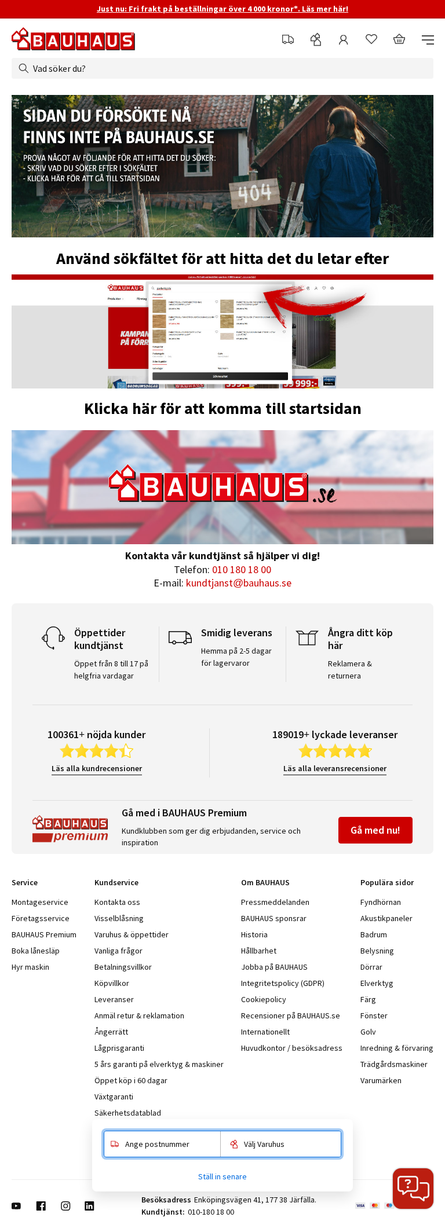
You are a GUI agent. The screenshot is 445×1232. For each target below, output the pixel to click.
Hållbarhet (258, 950)
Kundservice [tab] (116, 882)
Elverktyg (376, 983)
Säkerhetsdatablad (127, 1113)
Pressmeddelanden (275, 902)
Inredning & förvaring (396, 1048)
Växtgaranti (113, 1096)
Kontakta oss (117, 902)
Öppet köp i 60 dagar (130, 1080)
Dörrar (371, 967)
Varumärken (381, 1080)
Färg (368, 999)
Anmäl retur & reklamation (139, 1015)
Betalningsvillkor (123, 967)
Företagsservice (41, 918)
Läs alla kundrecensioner (97, 768)
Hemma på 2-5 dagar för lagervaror (236, 657)
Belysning (377, 950)
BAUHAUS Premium (44, 934)
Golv (368, 1031)
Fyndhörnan (380, 902)
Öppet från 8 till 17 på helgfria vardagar (111, 669)
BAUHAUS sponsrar (274, 918)
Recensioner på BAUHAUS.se (290, 1015)
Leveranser (114, 999)
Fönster (374, 1015)
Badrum (373, 934)
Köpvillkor (111, 983)
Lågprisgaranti (119, 1048)
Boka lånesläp (36, 950)
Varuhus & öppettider (131, 934)
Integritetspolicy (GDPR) (282, 983)
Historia (254, 934)
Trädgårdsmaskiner (394, 1064)
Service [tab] (25, 882)
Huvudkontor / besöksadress (291, 1048)
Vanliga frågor (118, 950)
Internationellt (265, 1031)
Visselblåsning (119, 918)
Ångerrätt (111, 1031)
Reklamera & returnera (350, 669)
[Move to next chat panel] (413, 1188)
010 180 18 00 (241, 569)
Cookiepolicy (263, 999)
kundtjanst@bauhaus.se (238, 582)
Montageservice (40, 902)
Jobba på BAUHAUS (274, 967)
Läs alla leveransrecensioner (334, 768)
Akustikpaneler (386, 918)
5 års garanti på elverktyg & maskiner (159, 1064)
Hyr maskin (30, 967)
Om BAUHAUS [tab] (265, 882)
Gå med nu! (375, 830)
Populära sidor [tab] (387, 882)
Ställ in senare (222, 1176)
